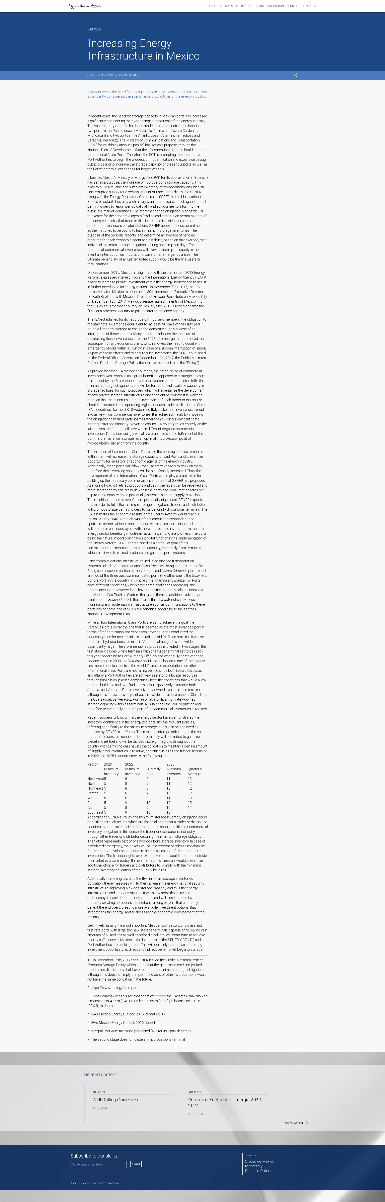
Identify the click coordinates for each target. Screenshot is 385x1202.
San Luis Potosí (258, 1170)
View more (294, 1123)
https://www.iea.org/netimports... (116, 988)
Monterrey (253, 1166)
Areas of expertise (239, 6)
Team (260, 6)
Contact (294, 6)
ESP (315, 6)
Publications (276, 6)
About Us (215, 6)
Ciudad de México (260, 1161)
